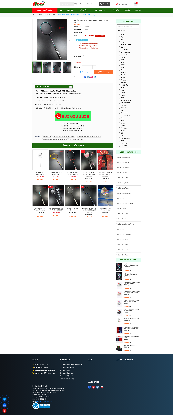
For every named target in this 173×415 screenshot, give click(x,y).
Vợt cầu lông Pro (122, 229)
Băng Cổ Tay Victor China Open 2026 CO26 (131, 337)
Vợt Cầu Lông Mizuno (123, 157)
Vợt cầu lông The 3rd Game (125, 203)
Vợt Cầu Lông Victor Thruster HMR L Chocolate (105, 210)
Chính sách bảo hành (66, 376)
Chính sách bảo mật (66, 373)
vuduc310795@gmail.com (44, 401)
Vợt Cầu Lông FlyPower (124, 183)
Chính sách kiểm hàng (67, 379)
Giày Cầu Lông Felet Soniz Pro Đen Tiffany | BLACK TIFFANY (131, 264)
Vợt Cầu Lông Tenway (123, 188)
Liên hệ (138, 10)
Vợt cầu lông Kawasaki (124, 234)
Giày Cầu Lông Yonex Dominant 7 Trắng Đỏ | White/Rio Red (132, 301)
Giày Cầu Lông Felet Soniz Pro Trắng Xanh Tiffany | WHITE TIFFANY (131, 273)
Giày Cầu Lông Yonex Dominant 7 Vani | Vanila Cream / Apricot (132, 292)
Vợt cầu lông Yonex (122, 239)
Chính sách (99, 10)
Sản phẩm (83, 10)
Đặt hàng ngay (104, 72)
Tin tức (127, 10)
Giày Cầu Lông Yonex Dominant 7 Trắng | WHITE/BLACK (132, 283)
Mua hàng (84, 72)
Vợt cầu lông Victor (49, 14)
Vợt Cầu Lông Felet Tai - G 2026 (131, 318)
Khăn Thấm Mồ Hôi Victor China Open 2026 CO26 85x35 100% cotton (131, 328)
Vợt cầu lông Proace (123, 255)
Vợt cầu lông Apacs (123, 162)
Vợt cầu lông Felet (122, 214)
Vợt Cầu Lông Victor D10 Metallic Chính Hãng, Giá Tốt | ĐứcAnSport (89, 210)
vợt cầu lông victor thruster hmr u (64, 136)
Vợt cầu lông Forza (122, 178)
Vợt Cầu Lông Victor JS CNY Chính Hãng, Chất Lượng (105, 174)
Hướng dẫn (115, 10)
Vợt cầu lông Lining (122, 250)
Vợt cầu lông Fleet (122, 219)
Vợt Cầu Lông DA (122, 172)
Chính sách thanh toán (67, 367)
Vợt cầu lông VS (122, 198)
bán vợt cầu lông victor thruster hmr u (55, 139)
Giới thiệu (70, 10)
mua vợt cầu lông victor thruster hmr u (89, 136)
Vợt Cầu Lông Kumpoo (124, 193)
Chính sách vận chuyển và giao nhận (71, 364)
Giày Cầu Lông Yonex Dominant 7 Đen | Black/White (132, 310)
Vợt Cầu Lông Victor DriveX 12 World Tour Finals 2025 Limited (89, 174)
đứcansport (47, 136)
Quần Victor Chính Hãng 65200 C (132, 345)
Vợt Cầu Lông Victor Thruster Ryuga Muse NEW (40, 210)
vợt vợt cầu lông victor (76, 139)
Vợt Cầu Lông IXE (122, 208)
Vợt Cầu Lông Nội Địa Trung (125, 224)
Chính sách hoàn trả (66, 370)
